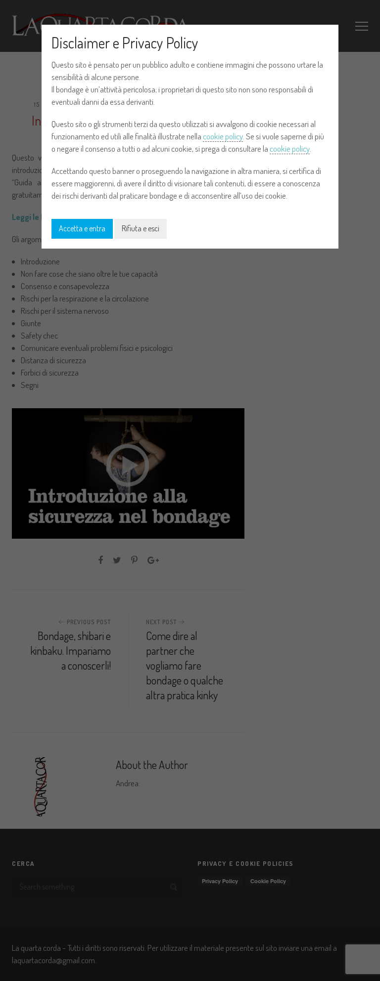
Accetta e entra (82, 228)
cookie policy (223, 136)
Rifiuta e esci (140, 228)
